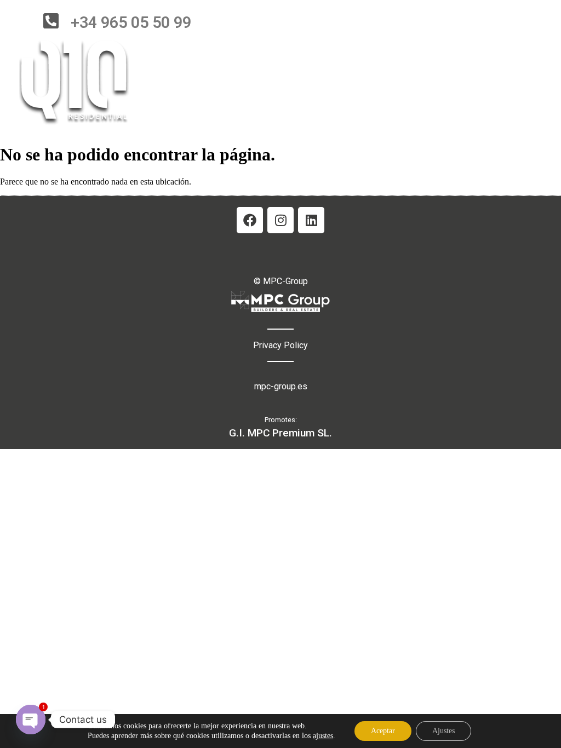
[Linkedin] (311, 220)
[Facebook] (250, 220)
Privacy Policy (280, 345)
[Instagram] (280, 220)
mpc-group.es (280, 386)
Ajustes (443, 731)
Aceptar (383, 731)
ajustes (323, 736)
